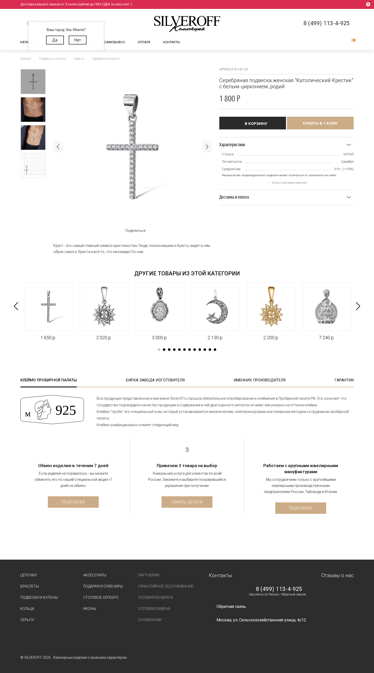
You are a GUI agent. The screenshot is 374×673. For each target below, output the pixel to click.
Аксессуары (94, 575)
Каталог (27, 42)
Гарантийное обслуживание (166, 586)
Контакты (171, 42)
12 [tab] (215, 349)
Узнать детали (187, 502)
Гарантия (344, 380)
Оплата (144, 42)
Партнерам (148, 575)
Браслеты (29, 586)
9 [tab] (199, 349)
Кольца (27, 609)
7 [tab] (189, 349)
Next (207, 147)
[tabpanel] (48, 311)
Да (54, 40)
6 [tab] (184, 349)
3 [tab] (169, 349)
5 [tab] (179, 349)
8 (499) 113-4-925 (279, 589)
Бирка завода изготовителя (155, 380)
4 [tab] (174, 349)
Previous (58, 147)
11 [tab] (210, 349)
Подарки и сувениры (103, 586)
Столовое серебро (101, 597)
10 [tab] (205, 349)
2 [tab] (164, 349)
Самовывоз (114, 42)
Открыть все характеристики (289, 182)
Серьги (27, 620)
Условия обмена (154, 609)
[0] (349, 42)
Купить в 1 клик (320, 123)
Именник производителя (259, 380)
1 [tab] (159, 349)
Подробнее (73, 502)
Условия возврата (155, 597)
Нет (77, 40)
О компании (150, 620)
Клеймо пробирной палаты (48, 380)
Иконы (89, 609)
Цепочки (28, 575)
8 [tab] (194, 349)
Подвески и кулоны (39, 597)
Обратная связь (231, 606)
